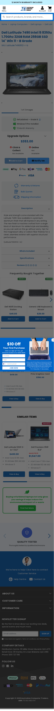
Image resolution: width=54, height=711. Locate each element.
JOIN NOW (14, 368)
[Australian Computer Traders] (26, 9)
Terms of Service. (45, 368)
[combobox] (27, 17)
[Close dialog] (52, 339)
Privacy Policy (36, 368)
